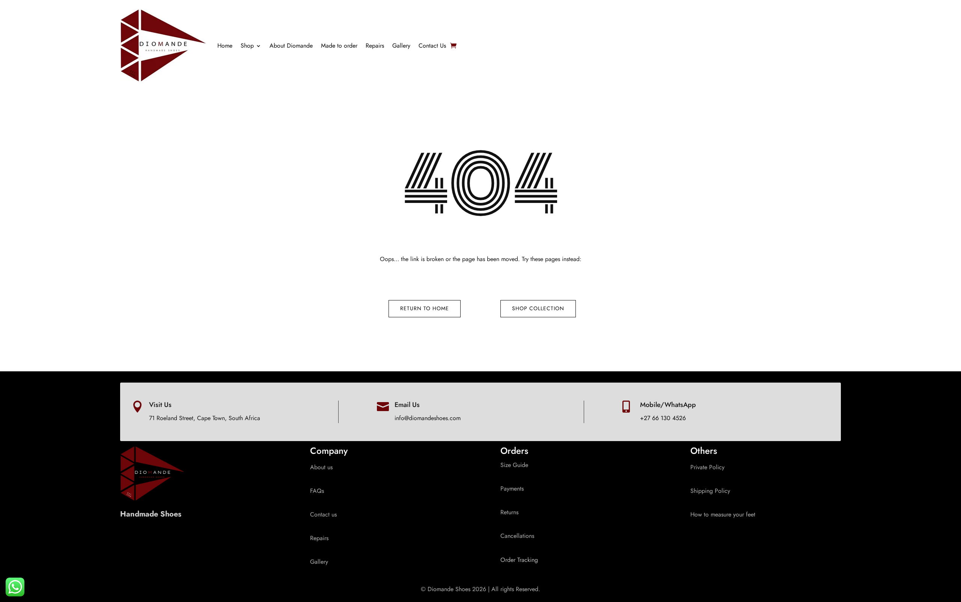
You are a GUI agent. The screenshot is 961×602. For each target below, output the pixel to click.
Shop (247, 45)
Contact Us (432, 45)
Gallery (401, 45)
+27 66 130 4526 (663, 418)
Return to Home (424, 308)
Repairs (375, 45)
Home (224, 45)
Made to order (339, 45)
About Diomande (291, 45)
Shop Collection (538, 308)
